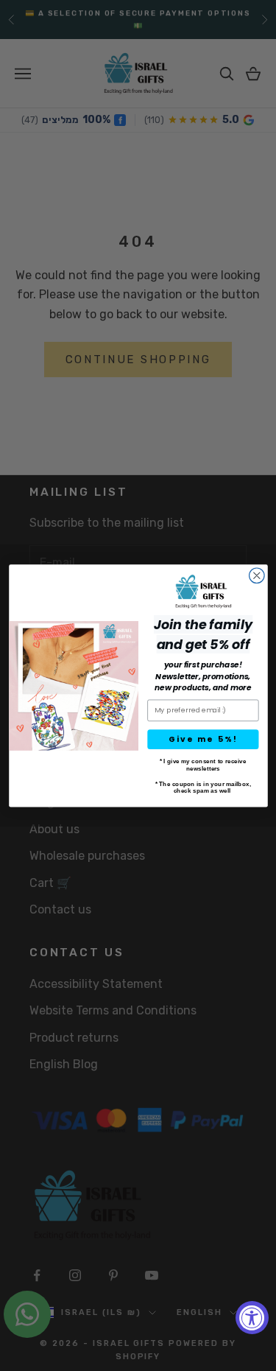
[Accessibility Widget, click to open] (252, 1317)
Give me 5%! (202, 738)
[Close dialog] (256, 575)
